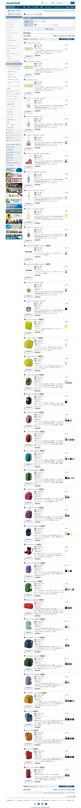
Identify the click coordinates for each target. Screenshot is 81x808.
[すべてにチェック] (34, 39)
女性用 (49, 25)
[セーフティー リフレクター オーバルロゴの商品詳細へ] (28, 182)
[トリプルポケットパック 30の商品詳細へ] (28, 648)
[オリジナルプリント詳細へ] (14, 226)
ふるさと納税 (35, 7)
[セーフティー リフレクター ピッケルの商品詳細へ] (28, 201)
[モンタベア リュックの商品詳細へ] (28, 555)
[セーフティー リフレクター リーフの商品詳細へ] (28, 237)
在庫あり (44, 21)
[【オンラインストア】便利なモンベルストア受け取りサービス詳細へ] (14, 237)
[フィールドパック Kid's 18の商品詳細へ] (28, 480)
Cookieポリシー (54, 800)
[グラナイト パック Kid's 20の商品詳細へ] (28, 629)
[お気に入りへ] (14, 14)
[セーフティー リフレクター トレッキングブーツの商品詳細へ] (28, 164)
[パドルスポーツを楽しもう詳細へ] (14, 211)
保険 (24, 7)
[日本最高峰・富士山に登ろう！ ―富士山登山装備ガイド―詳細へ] (14, 206)
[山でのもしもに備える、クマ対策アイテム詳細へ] (14, 185)
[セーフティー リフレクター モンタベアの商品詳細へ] (28, 311)
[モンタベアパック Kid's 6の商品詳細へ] (28, 404)
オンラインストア (10, 7)
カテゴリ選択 (53, 3)
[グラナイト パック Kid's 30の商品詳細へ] (28, 685)
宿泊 (29, 7)
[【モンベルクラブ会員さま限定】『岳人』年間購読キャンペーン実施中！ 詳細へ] (14, 180)
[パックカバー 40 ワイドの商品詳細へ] (28, 348)
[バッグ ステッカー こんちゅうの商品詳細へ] (28, 71)
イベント (19, 7)
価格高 (73, 35)
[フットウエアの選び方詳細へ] (14, 190)
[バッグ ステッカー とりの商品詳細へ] (28, 90)
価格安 (69, 35)
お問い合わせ (26, 800)
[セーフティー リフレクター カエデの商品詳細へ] (28, 293)
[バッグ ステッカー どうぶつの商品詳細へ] (28, 53)
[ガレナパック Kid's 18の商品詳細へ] (28, 592)
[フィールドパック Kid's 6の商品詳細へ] (28, 385)
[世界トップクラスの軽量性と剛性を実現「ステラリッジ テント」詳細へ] (14, 175)
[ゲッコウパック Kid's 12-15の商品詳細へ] (28, 536)
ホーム (45, 10)
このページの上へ (70, 796)
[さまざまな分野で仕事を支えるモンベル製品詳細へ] (14, 221)
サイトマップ (63, 800)
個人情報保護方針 (45, 800)
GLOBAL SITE (70, 800)
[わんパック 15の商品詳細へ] (28, 741)
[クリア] (41, 39)
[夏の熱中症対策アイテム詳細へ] (14, 200)
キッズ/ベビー (61, 10)
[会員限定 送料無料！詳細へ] (14, 231)
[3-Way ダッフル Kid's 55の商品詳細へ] (28, 610)
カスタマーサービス (58, 7)
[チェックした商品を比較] (66, 39)
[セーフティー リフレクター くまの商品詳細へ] (28, 127)
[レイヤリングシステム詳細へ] (14, 216)
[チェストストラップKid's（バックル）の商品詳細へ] (28, 256)
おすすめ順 (61, 35)
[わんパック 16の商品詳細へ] (28, 759)
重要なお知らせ (10, 800)
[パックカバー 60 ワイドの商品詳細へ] (28, 367)
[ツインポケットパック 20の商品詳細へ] (28, 518)
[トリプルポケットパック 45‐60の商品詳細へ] (28, 703)
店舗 (42, 7)
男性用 (43, 25)
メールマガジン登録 (35, 800)
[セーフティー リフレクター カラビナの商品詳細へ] (28, 219)
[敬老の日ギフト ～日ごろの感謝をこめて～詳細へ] (14, 195)
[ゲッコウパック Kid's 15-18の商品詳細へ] (28, 573)
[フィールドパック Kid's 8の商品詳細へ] (28, 423)
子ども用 (55, 25)
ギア (56, 10)
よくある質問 (19, 800)
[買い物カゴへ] (14, 11)
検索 (73, 2)
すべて (38, 21)
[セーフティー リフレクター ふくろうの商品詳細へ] (28, 145)
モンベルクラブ (48, 7)
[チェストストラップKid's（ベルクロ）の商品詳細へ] (28, 274)
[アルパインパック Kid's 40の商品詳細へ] (28, 778)
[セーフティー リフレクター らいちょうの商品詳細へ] (28, 108)
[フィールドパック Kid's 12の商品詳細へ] (28, 442)
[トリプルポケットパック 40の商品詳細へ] (28, 666)
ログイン (45, 3)
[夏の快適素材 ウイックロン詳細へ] (14, 169)
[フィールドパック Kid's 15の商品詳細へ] (28, 461)
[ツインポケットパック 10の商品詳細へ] (28, 499)
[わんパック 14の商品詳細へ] (28, 721)
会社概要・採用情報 (70, 7)
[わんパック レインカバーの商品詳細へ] (28, 330)
